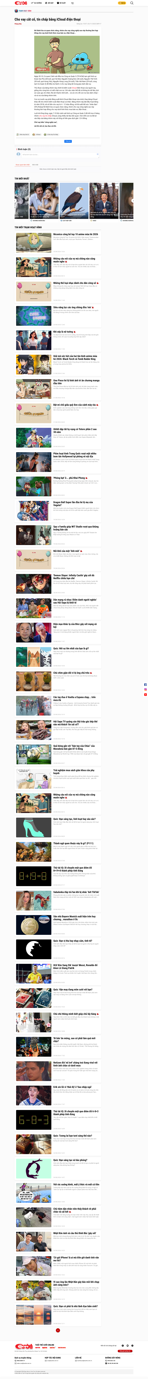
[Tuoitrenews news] (62, 1347)
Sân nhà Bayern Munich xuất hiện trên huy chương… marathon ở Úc (74, 918)
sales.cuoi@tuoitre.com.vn (24, 1363)
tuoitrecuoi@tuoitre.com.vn (84, 1360)
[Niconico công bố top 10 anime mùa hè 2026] (33, 243)
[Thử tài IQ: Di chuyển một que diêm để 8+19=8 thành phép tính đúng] (33, 876)
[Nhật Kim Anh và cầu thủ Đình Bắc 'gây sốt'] (33, 1242)
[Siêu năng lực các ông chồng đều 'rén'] (33, 316)
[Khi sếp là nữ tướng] (33, 340)
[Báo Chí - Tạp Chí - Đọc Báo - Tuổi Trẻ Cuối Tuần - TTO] (45, 1347)
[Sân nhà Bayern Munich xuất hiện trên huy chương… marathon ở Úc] (33, 925)
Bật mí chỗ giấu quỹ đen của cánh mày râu (74, 404)
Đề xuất (63, 3)
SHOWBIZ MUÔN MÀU (39, 220)
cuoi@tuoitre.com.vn (52, 1360)
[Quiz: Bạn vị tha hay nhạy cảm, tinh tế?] (33, 949)
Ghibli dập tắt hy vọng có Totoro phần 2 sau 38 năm (75, 431)
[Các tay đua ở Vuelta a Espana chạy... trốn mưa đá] (33, 706)
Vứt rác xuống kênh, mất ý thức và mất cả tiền (76, 1184)
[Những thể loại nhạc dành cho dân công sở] (33, 291)
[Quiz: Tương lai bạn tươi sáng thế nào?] (33, 1144)
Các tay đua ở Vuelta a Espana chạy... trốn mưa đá (74, 699)
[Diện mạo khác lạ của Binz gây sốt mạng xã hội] (33, 633)
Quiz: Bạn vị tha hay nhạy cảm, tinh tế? (72, 940)
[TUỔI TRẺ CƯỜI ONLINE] (24, 1347)
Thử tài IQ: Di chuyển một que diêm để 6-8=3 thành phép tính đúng (75, 1113)
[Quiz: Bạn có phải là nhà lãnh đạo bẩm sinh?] (33, 1315)
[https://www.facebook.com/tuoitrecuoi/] (123, 1346)
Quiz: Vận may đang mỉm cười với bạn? (72, 989)
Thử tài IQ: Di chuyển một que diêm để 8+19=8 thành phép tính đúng (72, 869)
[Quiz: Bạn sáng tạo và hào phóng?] (33, 1169)
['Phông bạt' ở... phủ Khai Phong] (33, 486)
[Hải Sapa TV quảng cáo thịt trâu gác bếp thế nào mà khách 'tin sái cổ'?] (33, 730)
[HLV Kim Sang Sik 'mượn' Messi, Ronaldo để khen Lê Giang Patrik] (33, 974)
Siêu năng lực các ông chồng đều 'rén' (72, 307)
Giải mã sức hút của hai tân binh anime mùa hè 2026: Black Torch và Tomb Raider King (75, 358)
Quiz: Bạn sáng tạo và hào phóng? (70, 1160)
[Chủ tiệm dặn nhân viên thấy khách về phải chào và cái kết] (33, 1217)
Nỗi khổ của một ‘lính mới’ (66, 551)
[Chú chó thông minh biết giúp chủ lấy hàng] (33, 1022)
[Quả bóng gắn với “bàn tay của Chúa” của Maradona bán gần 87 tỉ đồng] (33, 754)
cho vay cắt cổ (24, 134)
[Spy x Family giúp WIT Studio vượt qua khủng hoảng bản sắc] (33, 535)
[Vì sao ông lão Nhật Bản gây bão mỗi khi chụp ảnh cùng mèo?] (33, 1290)
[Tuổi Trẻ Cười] (132, 1346)
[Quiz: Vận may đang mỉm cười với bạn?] (33, 998)
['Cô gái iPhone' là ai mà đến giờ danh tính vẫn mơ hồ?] (33, 1266)
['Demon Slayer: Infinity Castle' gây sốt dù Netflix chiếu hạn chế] (33, 584)
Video (94, 220)
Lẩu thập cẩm (67, 220)
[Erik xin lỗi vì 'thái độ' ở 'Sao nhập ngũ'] (33, 1095)
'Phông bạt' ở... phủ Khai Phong (69, 478)
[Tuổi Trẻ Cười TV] (128, 1346)
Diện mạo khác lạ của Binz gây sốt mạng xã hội (75, 626)
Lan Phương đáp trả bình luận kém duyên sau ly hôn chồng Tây (42, 216)
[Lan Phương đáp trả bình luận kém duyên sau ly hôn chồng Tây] (44, 201)
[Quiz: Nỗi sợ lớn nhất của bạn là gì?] (33, 657)
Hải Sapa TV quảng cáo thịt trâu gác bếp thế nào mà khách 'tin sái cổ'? (75, 723)
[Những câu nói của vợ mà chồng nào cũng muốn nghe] (33, 267)
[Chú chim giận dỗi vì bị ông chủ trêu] (33, 681)
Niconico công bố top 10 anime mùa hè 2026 (75, 234)
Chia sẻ (68, 141)
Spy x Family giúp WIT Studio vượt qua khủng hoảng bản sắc (76, 528)
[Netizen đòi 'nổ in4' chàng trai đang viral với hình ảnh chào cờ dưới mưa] (33, 1071)
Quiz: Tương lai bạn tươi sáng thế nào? (72, 1135)
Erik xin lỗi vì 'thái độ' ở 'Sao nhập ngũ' (72, 1087)
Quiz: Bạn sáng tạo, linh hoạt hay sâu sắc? (74, 819)
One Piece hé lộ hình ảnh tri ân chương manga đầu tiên (76, 382)
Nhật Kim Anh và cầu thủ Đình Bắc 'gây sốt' (74, 1233)
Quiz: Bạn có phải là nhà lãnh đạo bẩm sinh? (75, 1306)
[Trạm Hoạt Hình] (74, 12)
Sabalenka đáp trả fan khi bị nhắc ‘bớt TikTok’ (76, 892)
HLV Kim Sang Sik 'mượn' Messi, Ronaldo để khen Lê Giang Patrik (75, 967)
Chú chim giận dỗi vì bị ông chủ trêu (71, 672)
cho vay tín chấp (45, 116)
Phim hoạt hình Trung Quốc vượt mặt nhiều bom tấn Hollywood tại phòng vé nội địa (74, 455)
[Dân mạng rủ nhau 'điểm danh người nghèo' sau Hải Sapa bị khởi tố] (33, 608)
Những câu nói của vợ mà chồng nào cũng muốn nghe (74, 260)
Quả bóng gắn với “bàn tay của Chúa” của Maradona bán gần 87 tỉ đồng (74, 747)
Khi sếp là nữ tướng (63, 331)
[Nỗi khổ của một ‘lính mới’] (33, 559)
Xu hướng (38, 3)
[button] (72, 3)
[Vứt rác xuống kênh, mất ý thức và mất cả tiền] (33, 1193)
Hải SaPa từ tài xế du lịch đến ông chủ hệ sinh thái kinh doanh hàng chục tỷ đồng (103, 215)
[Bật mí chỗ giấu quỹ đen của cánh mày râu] (33, 413)
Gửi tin (123, 3)
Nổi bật (51, 3)
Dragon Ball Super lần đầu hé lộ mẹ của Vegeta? (73, 504)
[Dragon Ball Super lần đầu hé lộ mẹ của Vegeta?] (33, 511)
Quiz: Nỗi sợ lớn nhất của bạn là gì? (71, 648)
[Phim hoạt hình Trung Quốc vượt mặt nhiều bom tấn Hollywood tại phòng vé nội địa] (33, 462)
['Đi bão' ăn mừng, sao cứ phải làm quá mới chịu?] (33, 1047)
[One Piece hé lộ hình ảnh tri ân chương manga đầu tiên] (33, 389)
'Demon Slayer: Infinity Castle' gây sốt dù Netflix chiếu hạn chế (73, 577)
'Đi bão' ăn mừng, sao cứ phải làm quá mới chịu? (74, 1040)
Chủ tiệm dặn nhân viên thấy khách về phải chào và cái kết (74, 1210)
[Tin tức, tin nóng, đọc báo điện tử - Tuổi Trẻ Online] (38, 1347)
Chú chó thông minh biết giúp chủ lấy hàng (75, 1014)
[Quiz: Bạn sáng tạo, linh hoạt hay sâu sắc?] (33, 827)
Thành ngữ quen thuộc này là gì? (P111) (73, 843)
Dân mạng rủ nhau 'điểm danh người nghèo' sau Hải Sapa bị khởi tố (75, 601)
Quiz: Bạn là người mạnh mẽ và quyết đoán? (73, 216)
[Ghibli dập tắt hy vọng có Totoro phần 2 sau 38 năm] (33, 438)
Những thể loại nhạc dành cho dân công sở (75, 283)
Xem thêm (58, 1330)
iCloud (74, 88)
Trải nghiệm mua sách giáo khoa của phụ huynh (73, 772)
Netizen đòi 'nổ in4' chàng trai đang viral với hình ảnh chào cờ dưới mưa (75, 1064)
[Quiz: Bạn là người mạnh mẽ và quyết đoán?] (74, 201)
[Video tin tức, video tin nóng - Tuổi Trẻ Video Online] (54, 1347)
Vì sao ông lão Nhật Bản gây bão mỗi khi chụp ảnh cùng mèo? (76, 1283)
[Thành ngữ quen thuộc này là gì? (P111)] (33, 852)
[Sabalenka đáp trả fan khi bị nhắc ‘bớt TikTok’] (33, 901)
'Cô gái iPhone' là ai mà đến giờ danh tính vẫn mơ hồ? (76, 1259)
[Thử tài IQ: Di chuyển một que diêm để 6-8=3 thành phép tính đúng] (33, 1120)
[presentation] (15, 201)
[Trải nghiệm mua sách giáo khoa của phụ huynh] (33, 779)
